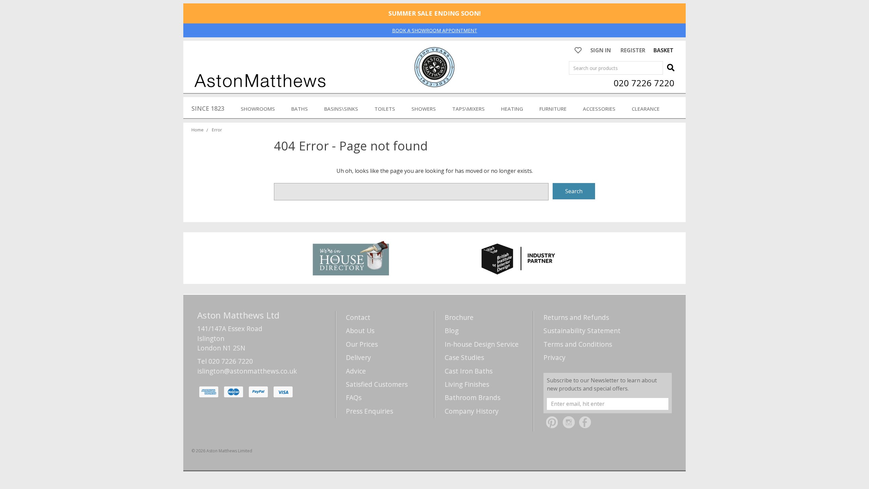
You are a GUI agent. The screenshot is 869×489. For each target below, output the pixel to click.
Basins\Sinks (341, 108)
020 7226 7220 (644, 83)
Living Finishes (467, 384)
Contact (358, 317)
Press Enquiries (369, 411)
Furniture (553, 108)
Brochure (459, 317)
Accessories (599, 108)
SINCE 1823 (207, 108)
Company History (472, 411)
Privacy (554, 357)
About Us (360, 330)
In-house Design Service (482, 344)
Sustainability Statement (582, 330)
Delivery (358, 357)
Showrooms (258, 108)
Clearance (646, 108)
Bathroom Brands (472, 397)
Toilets (384, 108)
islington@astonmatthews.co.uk (247, 371)
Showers (423, 108)
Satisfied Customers (377, 384)
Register (633, 50)
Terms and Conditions (577, 344)
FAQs (354, 397)
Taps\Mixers (468, 108)
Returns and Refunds (576, 317)
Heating (512, 108)
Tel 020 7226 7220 (225, 361)
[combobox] (616, 68)
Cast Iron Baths (469, 371)
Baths (299, 108)
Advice (356, 371)
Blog (452, 330)
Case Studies (464, 357)
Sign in (600, 50)
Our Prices (362, 344)
